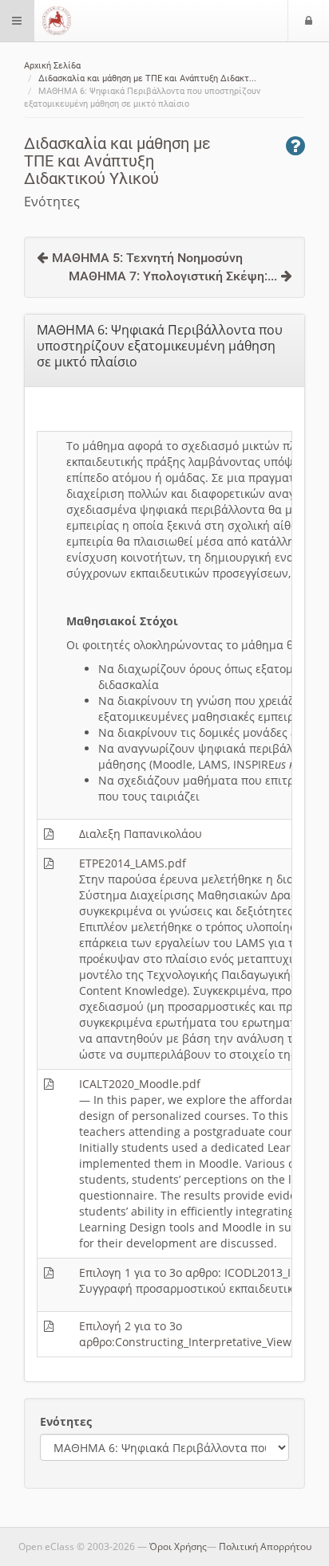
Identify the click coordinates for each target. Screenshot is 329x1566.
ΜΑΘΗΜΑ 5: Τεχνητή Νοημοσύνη (147, 257)
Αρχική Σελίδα (52, 66)
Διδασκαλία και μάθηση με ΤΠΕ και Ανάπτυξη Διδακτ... (147, 78)
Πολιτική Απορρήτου (265, 1546)
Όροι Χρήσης (178, 1546)
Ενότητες (66, 1421)
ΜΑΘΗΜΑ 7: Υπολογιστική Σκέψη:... (173, 276)
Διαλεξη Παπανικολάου (140, 833)
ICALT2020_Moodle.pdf (139, 1083)
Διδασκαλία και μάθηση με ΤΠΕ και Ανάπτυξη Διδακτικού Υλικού (117, 161)
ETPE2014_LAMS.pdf (132, 863)
